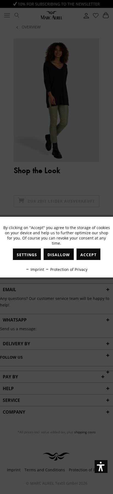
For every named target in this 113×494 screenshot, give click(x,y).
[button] (101, 466)
